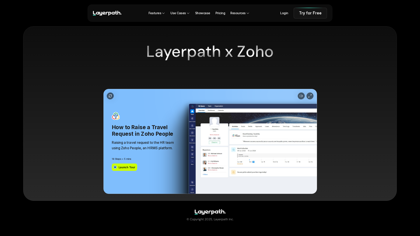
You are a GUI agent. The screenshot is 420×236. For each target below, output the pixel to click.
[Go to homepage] (107, 13)
